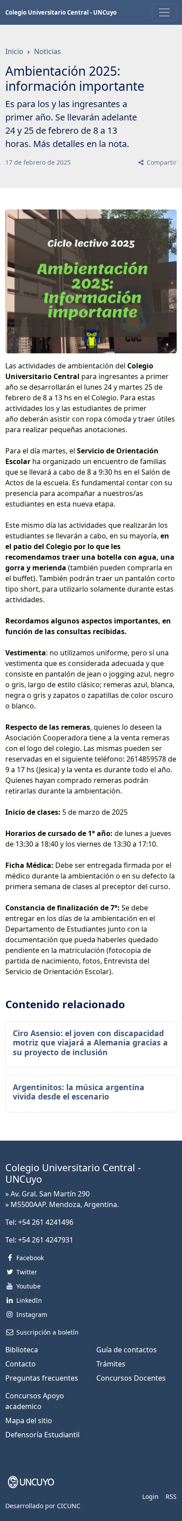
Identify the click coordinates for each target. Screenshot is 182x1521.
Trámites (110, 1364)
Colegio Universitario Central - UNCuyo (61, 12)
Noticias (47, 51)
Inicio (14, 51)
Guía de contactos (126, 1350)
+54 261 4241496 (45, 1222)
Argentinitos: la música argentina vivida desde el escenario (78, 1092)
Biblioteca (21, 1350)
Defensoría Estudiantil (42, 1435)
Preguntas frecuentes (41, 1378)
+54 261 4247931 (45, 1240)
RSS (171, 1496)
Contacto (20, 1364)
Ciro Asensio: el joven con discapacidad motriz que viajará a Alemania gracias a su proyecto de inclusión (90, 1042)
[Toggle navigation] (164, 12)
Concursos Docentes (131, 1378)
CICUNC (68, 1506)
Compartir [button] (161, 162)
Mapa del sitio (28, 1420)
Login (150, 1496)
